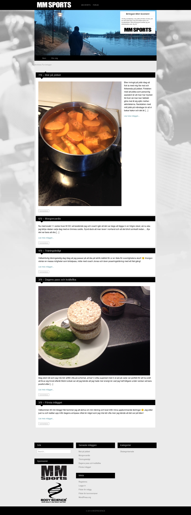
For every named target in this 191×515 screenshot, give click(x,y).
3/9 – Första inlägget (50, 402)
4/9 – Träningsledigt (49, 250)
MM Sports (86, 5)
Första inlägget (85, 467)
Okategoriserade (127, 451)
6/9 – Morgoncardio (49, 218)
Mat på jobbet (84, 451)
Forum (96, 5)
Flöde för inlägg (85, 489)
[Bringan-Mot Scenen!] (95, 44)
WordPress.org (85, 497)
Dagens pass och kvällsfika (90, 463)
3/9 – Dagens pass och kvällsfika (57, 279)
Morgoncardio (84, 455)
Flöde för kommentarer (88, 493)
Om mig (54, 58)
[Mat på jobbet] (79, 143)
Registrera (83, 481)
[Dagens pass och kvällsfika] (94, 330)
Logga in (82, 485)
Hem (44, 58)
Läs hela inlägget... (132, 116)
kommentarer (43, 211)
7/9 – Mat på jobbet (49, 75)
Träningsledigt (84, 459)
